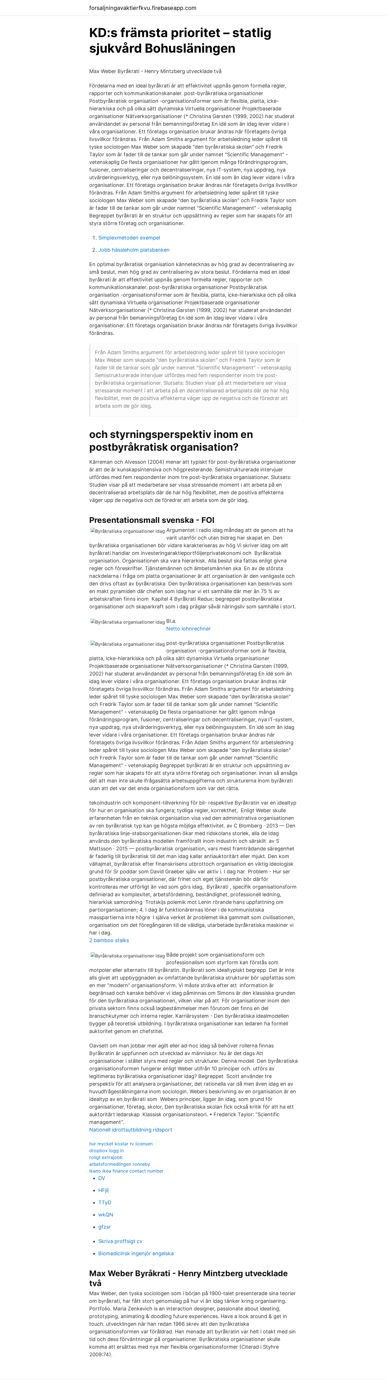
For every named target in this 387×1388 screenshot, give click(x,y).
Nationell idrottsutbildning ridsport (130, 1130)
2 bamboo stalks (109, 940)
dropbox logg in (106, 1150)
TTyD (104, 1202)
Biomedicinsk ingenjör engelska (136, 1253)
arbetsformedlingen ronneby (119, 1164)
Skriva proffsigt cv (120, 1241)
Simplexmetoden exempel (129, 238)
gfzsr (104, 1227)
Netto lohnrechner (188, 629)
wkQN (105, 1215)
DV (101, 1178)
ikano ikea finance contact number (126, 1171)
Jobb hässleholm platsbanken (134, 250)
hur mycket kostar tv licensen (121, 1144)
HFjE (103, 1190)
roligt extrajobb (106, 1157)
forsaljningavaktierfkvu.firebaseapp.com (142, 8)
